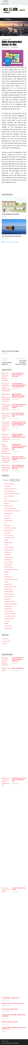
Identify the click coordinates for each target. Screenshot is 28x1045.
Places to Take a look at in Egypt (10, 351)
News (5, 574)
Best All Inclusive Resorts (10, 489)
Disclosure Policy (7, 641)
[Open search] (24, 19)
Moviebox (6, 572)
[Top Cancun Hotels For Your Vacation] (6, 888)
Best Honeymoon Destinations (12, 493)
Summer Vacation (8, 611)
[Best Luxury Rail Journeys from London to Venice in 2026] (6, 413)
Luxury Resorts (8, 564)
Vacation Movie (8, 628)
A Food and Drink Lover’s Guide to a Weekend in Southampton (18, 374)
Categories (5, 480)
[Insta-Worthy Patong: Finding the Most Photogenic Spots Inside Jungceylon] (6, 384)
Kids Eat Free (7, 552)
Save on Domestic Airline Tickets (10, 1009)
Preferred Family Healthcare (11, 579)
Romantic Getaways (9, 594)
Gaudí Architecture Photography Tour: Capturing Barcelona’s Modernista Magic (19, 447)
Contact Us (5, 639)
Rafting (6, 582)
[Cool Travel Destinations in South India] (14, 227)
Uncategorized (7, 626)
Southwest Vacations (9, 601)
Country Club (7, 518)
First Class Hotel (8, 535)
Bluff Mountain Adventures (11, 501)
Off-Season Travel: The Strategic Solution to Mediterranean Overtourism (18, 435)
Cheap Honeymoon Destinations (12, 511)
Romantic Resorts (8, 596)
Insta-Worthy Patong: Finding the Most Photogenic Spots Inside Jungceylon (19, 385)
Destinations (7, 525)
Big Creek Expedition (9, 496)
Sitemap (5, 643)
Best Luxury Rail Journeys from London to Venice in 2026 (18, 414)
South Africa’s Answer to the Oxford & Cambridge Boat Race (19, 779)
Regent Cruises (8, 584)
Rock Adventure (8, 589)
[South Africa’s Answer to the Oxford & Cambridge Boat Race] (6, 778)
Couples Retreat (8, 520)
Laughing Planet (8, 560)
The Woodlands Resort (10, 616)
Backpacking (7, 486)
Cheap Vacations (8, 513)
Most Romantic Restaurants (11, 569)
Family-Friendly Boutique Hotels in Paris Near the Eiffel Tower (18, 467)
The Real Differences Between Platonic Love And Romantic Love (14, 1028)
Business (6, 503)
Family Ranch (7, 533)
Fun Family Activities (6, 39)
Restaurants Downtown (10, 587)
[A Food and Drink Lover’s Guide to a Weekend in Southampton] (6, 373)
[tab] (5, 480)
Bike (5, 498)
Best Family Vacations (9, 491)
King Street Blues (8, 557)
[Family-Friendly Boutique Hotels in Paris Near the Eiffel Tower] (6, 465)
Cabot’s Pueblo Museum (18, 668)
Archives (12, 480)
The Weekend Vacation (9, 613)
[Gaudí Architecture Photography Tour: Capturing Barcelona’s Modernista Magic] (6, 445)
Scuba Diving (7, 599)
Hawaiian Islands (8, 542)
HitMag (16, 1043)
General (6, 540)
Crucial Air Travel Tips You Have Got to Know (13, 1003)
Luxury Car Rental (8, 562)
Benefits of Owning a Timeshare (10, 1022)
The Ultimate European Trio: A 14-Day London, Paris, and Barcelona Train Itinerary (19, 423)
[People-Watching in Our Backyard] (14, 205)
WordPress (9, 1043)
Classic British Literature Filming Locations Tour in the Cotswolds (19, 458)
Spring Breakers (8, 606)
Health (6, 545)
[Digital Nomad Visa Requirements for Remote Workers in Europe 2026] (6, 394)
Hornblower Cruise (8, 550)
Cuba (5, 523)
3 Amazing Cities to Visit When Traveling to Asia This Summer (13, 1015)
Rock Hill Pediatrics (9, 591)
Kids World (7, 555)
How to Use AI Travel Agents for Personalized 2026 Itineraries (19, 406)
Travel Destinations (9, 618)
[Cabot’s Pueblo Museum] (6, 668)
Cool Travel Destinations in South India (11, 236)
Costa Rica (7, 515)
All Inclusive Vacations (9, 484)
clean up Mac (15, 88)
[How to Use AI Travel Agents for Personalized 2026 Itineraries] (6, 404)
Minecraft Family (8, 567)
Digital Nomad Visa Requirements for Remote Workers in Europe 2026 (18, 395)
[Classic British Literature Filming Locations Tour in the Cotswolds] (6, 457)
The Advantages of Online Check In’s (10, 998)
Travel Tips (7, 621)
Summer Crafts (8, 609)
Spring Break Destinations (10, 604)
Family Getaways (8, 530)
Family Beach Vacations (10, 528)
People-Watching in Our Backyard (10, 214)
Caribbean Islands (8, 506)
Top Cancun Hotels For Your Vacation (18, 888)
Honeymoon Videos (9, 547)
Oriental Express (8, 577)
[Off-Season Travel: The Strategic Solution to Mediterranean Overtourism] (6, 434)
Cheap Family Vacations (10, 508)
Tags (17, 480)
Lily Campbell (15, 47)
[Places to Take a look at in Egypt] (14, 295)
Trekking (6, 623)
